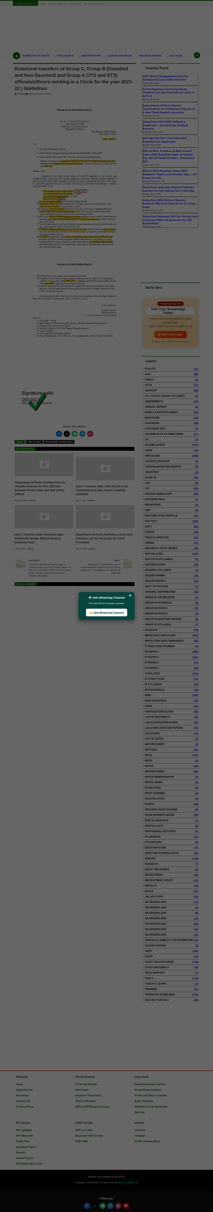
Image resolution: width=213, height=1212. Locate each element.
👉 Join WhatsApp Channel (106, 612)
